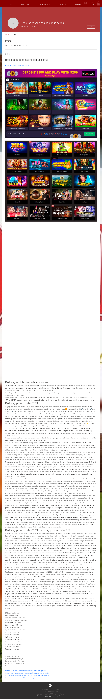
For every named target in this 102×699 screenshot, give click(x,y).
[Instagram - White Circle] (50, 685)
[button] (98, 3)
